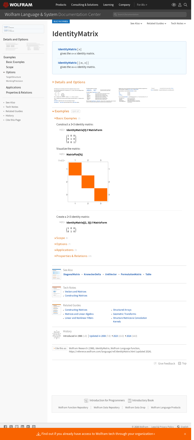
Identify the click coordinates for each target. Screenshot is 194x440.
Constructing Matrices (76, 295)
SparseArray (62, 102)
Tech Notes (177, 23)
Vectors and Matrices (75, 291)
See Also (135, 23)
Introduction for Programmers (107, 400)
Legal (154, 426)
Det (128, 89)
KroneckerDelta (92, 274)
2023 (118, 336)
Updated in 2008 (100, 336)
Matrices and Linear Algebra (79, 314)
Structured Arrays (122, 309)
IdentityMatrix (6, 26)
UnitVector (111, 274)
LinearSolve (136, 89)
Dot (130, 89)
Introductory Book (143, 400)
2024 (132, 336)
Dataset (172, 88)
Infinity (95, 90)
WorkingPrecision (89, 90)
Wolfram (143, 426)
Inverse (132, 89)
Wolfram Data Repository (107, 407)
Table (148, 274)
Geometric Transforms (124, 314)
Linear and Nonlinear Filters (79, 318)
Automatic (95, 89)
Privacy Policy (167, 426)
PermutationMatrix (131, 274)
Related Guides (155, 23)
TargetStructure (89, 89)
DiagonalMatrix (71, 274)
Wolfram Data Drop (135, 407)
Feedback (166, 363)
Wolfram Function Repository (73, 407)
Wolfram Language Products (165, 407)
